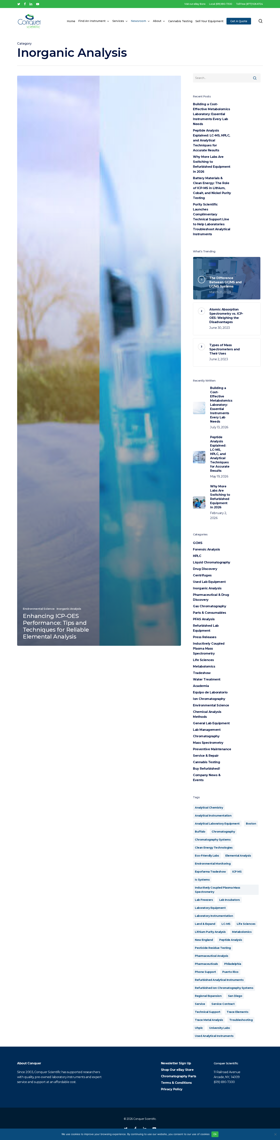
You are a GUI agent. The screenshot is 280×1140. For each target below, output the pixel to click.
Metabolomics (204, 666)
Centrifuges (202, 575)
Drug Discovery (205, 569)
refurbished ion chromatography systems (224, 988)
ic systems (202, 879)
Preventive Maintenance (212, 749)
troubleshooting (241, 1020)
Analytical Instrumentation (213, 815)
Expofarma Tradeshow (210, 871)
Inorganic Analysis (69, 609)
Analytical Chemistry (209, 807)
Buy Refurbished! (206, 768)
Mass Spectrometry (208, 742)
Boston (251, 823)
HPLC (197, 556)
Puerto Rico (230, 972)
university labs (219, 1028)
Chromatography (206, 736)
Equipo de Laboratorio (210, 692)
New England (204, 940)
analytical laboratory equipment (217, 823)
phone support (205, 972)
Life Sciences (203, 660)
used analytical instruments (214, 1036)
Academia (201, 686)
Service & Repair (205, 755)
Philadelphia (232, 964)
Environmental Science (39, 609)
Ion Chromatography (209, 699)
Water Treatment (206, 679)
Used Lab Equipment (209, 582)
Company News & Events (206, 777)
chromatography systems (212, 839)
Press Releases (204, 637)
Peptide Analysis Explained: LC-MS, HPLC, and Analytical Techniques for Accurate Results (211, 140)
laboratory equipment (210, 908)
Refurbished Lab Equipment (206, 628)
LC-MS (226, 924)
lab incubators (229, 900)
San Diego (235, 996)
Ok (215, 1134)
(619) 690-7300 (224, 1082)
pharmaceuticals (206, 964)
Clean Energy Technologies (214, 847)
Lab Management (206, 730)
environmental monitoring (212, 863)
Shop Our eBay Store (177, 1070)
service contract (222, 1004)
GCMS (197, 543)
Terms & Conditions (176, 1083)
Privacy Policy (171, 1089)
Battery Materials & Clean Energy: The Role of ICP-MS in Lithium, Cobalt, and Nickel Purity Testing (212, 188)
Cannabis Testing (206, 762)
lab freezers (204, 900)
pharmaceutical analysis (211, 956)
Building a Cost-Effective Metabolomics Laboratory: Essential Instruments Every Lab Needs (211, 114)
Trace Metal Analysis (209, 1020)
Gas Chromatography (209, 606)
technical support (207, 1012)
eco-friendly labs (207, 855)
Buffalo (200, 831)
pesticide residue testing (213, 948)
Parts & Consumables (209, 613)
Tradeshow (202, 673)
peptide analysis (230, 940)
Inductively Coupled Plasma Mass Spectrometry (209, 648)
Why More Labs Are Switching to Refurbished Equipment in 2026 (211, 164)
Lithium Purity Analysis (210, 932)
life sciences (246, 924)
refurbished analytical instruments (219, 980)
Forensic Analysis (206, 549)
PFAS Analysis (204, 619)
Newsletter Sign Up (176, 1063)
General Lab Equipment (211, 723)
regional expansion (208, 996)
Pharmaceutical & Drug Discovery (211, 597)
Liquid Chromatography (211, 562)
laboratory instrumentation (214, 916)
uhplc (199, 1028)
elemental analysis (238, 855)
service (200, 1004)
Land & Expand (205, 924)
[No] (275, 1134)
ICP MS (237, 871)
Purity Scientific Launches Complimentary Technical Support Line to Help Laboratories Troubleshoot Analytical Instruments (211, 219)
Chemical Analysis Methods (207, 714)
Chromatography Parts (178, 1076)
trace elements (237, 1012)
